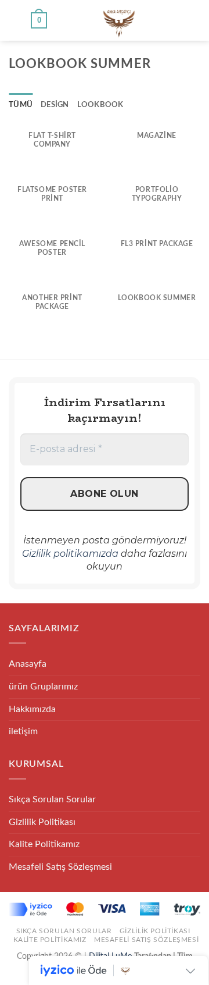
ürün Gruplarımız (43, 686)
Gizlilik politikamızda (70, 553)
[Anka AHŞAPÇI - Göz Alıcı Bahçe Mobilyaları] (119, 20)
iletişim (23, 731)
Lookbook (100, 104)
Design (55, 104)
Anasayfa (27, 663)
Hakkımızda (32, 709)
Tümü (21, 104)
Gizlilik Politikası (42, 822)
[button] (16, 20)
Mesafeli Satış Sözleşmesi (60, 867)
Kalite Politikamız (44, 844)
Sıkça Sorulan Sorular (52, 799)
